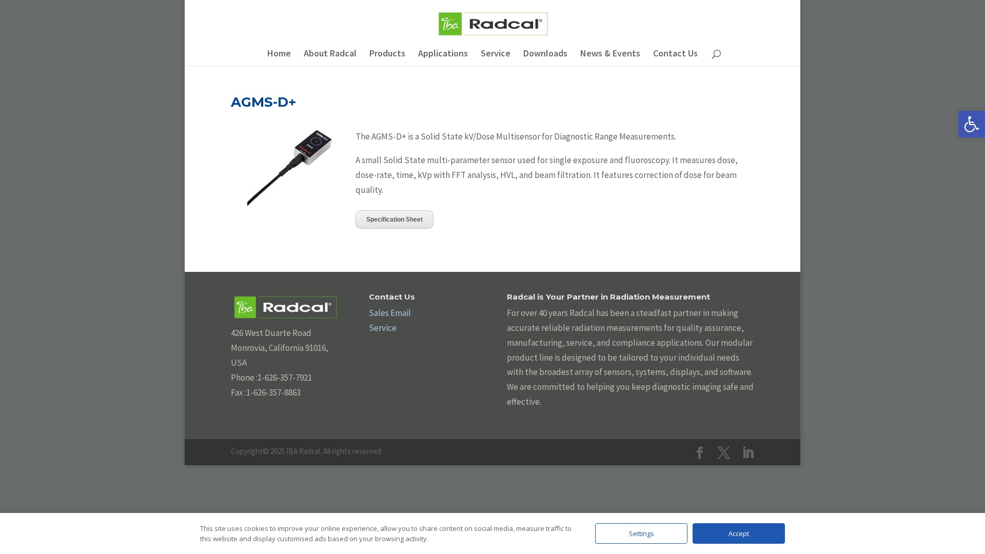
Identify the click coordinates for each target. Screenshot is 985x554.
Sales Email (390, 313)
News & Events (610, 54)
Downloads (545, 54)
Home (279, 54)
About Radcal (330, 54)
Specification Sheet (394, 219)
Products (387, 54)
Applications (443, 54)
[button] (971, 124)
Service (495, 54)
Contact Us (675, 54)
